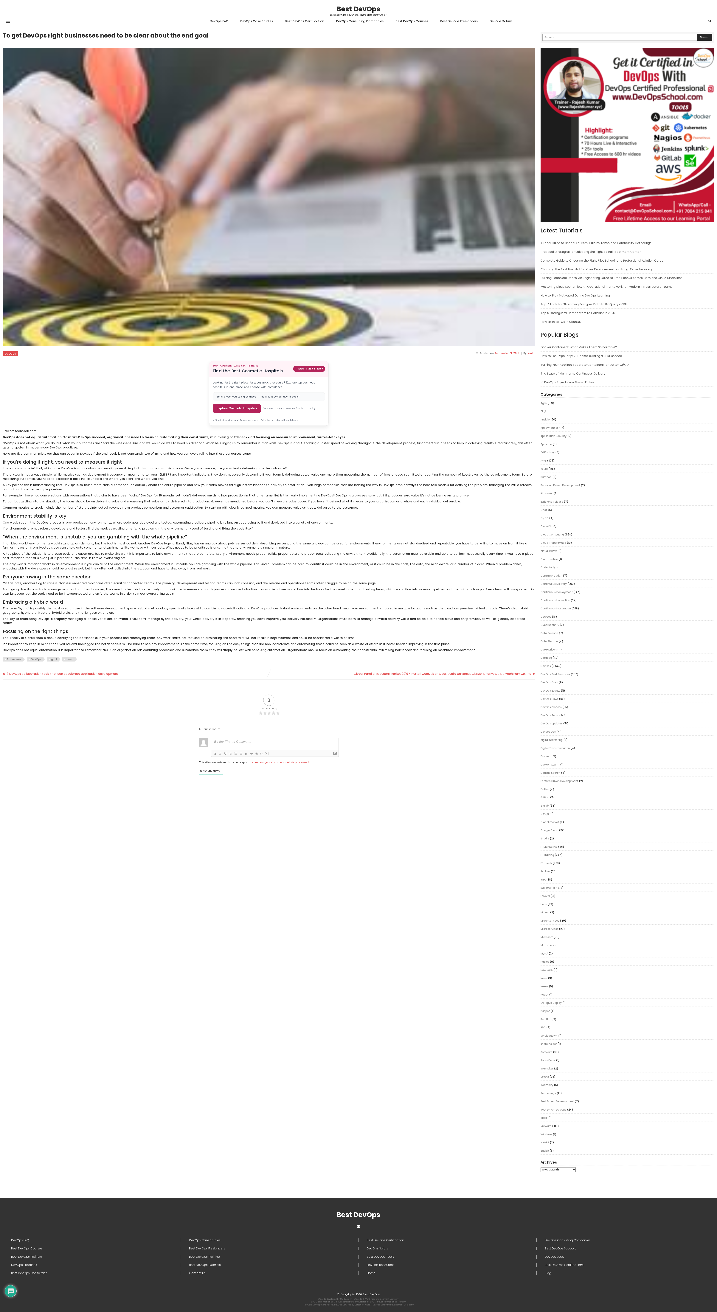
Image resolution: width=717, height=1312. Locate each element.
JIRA (543, 879)
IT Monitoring (549, 847)
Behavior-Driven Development (560, 485)
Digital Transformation (555, 748)
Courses (546, 617)
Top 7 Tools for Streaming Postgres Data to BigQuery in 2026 (585, 304)
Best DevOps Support (560, 1248)
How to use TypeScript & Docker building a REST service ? (582, 356)
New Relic (547, 970)
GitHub (545, 797)
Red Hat (546, 1019)
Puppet (545, 1011)
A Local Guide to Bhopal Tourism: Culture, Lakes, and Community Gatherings (596, 243)
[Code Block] (251, 754)
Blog (548, 1273)
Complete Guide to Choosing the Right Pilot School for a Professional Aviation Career (603, 260)
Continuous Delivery (554, 584)
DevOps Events (550, 691)
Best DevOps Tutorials (205, 1265)
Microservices (549, 929)
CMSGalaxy (346, 1298)
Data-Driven (549, 649)
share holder (549, 1044)
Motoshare (548, 945)
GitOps (545, 814)
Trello (544, 1118)
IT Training (547, 855)
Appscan (546, 444)
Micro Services (550, 921)
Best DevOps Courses (412, 21)
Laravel (545, 896)
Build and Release (552, 502)
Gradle (545, 838)
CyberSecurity (550, 625)
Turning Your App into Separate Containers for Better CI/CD (585, 365)
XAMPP (545, 1142)
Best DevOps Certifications (564, 1265)
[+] (267, 753)
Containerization (551, 575)
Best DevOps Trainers (26, 1257)
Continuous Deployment (557, 592)
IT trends (546, 863)
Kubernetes (548, 888)
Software (546, 1052)
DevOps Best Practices (555, 674)
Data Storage (549, 641)
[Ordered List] (235, 754)
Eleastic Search (550, 773)
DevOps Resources (380, 1265)
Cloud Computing (552, 534)
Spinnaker (547, 1068)
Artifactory (548, 452)
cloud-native (549, 551)
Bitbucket (547, 493)
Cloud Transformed (553, 543)
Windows (546, 1134)
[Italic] (220, 754)
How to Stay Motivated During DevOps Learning (575, 295)
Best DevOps (358, 9)
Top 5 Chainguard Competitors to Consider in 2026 (578, 313)
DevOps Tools (549, 715)
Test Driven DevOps (553, 1109)
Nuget (544, 994)
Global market (550, 822)
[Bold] (215, 754)
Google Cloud (549, 830)
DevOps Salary (501, 21)
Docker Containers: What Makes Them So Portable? (579, 347)
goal (54, 659)
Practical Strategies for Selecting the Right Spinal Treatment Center (591, 252)
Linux (544, 904)
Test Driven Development (557, 1101)
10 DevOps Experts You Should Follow (567, 382)
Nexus (544, 986)
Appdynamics (549, 428)
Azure (544, 469)
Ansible (545, 419)
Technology (548, 1093)
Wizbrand (363, 1301)
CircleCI (546, 526)
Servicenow (548, 1036)
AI (542, 411)
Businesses (14, 659)
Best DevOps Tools (380, 1257)
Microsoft (547, 937)
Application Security (554, 436)
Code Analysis (550, 567)
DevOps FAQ (219, 21)
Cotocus (359, 1304)
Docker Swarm (550, 764)
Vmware (546, 1126)
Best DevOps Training (204, 1257)
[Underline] (225, 754)
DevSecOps (548, 732)
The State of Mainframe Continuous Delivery (573, 373)
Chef (544, 510)
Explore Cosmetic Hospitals (236, 408)
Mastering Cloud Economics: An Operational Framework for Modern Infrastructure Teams (606, 287)
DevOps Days (549, 682)
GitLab (545, 806)
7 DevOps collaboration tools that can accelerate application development (62, 674)
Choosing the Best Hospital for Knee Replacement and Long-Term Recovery (597, 269)
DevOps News (549, 699)
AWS (543, 460)
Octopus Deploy (551, 1003)
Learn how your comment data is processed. (280, 762)
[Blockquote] (246, 754)
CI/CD (544, 518)
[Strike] (230, 754)
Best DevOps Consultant (29, 1273)
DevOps (10, 353)
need (70, 659)
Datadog (546, 658)
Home (371, 1273)
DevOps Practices (24, 1265)
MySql (544, 953)
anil (530, 353)
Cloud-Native (549, 559)
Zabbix (545, 1151)
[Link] (256, 754)
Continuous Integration (556, 608)
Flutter (545, 789)
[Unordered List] (241, 754)
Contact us (197, 1273)
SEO (543, 1027)
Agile (544, 403)
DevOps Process (551, 707)
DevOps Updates (551, 723)
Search (704, 37)
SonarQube (548, 1060)
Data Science (549, 633)
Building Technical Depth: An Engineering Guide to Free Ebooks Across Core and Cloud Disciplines (611, 278)
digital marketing (552, 740)
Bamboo (546, 477)
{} (261, 753)
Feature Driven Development (559, 781)
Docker (545, 756)
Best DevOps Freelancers (459, 21)
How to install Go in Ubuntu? (561, 322)
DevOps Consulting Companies (360, 21)
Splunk (545, 1077)
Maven (545, 912)
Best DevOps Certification (304, 21)
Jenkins (545, 871)
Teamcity (547, 1085)
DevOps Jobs (554, 1257)
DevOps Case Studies (256, 21)
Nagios (545, 962)
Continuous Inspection (555, 600)
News (544, 978)
